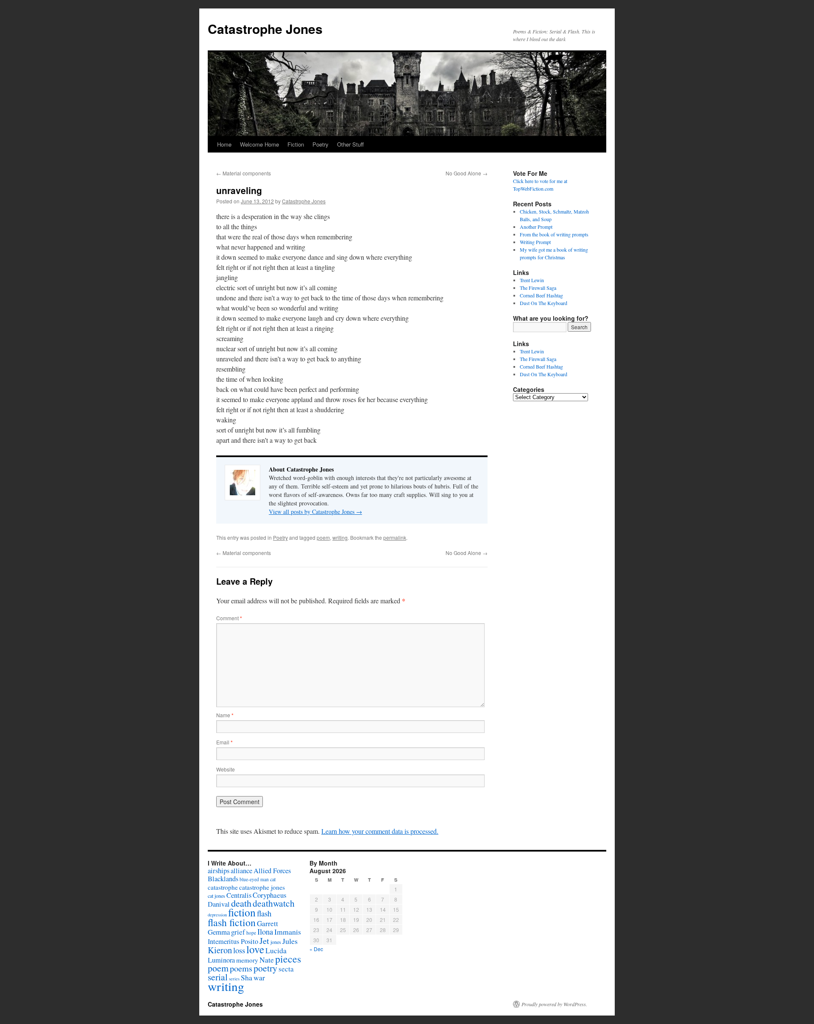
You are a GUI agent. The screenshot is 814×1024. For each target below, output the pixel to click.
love (255, 949)
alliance (241, 870)
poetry (265, 968)
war (259, 977)
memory (247, 960)
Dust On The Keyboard (543, 303)
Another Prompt (536, 226)
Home (224, 144)
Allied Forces (272, 870)
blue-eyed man (254, 879)
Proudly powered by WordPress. (554, 1004)
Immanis (287, 932)
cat (273, 879)
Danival (219, 904)
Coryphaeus (270, 895)
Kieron (220, 950)
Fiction (295, 144)
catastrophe (223, 887)
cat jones (216, 895)
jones (275, 941)
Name (225, 715)
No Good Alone (467, 173)
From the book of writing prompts (554, 234)
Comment (229, 618)
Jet (264, 940)
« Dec (316, 948)
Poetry (320, 144)
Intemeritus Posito (233, 941)
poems (241, 968)
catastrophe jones (262, 887)
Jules (290, 941)
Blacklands (223, 878)
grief (238, 932)
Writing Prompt (535, 242)
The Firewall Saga (538, 287)
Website (225, 769)
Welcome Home (259, 144)
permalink (394, 537)
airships (218, 870)
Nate (266, 960)
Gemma (219, 932)
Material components (243, 173)
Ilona (265, 932)
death (241, 903)
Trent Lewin (532, 280)
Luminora (221, 960)
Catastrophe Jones (265, 28)
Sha (246, 977)
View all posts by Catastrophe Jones (315, 512)
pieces (288, 959)
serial (218, 977)
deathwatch (274, 903)
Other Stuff (350, 144)
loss (239, 950)
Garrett (267, 923)
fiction (242, 912)
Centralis (238, 895)
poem (323, 537)
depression (217, 915)
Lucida (276, 950)
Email (224, 742)
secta (286, 969)
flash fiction (232, 922)
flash (264, 913)
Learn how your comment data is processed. (379, 831)
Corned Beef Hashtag (541, 295)
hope (251, 933)
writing (340, 537)
